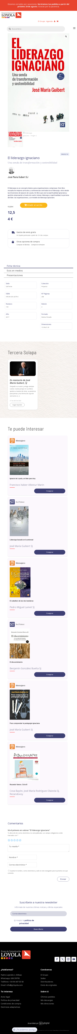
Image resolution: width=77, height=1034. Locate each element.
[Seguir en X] (62, 959)
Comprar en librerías (23, 245)
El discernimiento (16, 662)
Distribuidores (47, 981)
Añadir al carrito (34, 205)
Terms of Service (63, 1030)
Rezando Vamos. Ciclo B (18, 784)
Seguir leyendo (17, 405)
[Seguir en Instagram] (68, 959)
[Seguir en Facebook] (57, 959)
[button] (66, 36)
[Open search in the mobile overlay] (36, 29)
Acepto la (25, 922)
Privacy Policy (55, 1030)
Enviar (63, 879)
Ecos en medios (15, 270)
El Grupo (41, 21)
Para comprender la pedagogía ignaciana (25, 723)
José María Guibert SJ (18, 177)
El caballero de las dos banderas (21, 601)
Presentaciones (15, 275)
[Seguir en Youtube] (73, 959)
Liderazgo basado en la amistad (21, 540)
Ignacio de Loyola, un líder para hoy (22, 478)
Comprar (49, 491)
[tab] (38, 266)
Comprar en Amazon (38, 245)
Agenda (49, 21)
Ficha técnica (13, 266)
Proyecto (64, 154)
